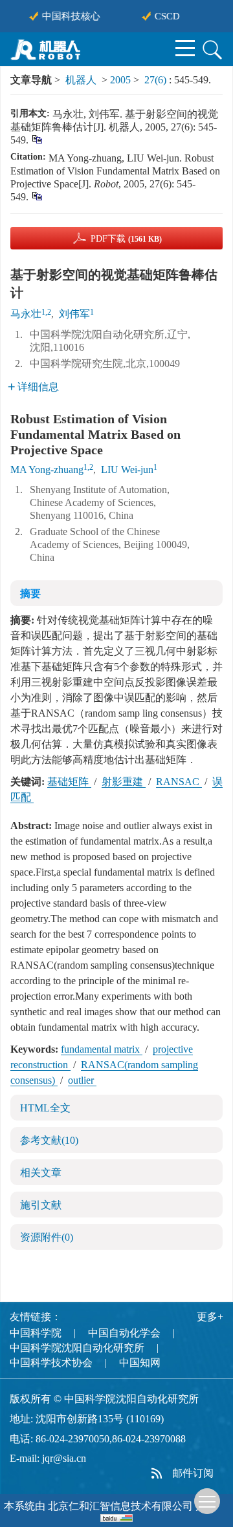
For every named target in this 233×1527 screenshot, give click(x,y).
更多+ (210, 1316)
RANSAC (179, 781)
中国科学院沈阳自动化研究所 (77, 1347)
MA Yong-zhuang (46, 469)
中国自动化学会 (124, 1332)
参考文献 (49, 1140)
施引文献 (40, 1204)
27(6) (156, 79)
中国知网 (140, 1362)
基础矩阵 (69, 781)
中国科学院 (35, 1332)
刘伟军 (74, 313)
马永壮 (25, 313)
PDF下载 (126, 239)
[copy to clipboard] (36, 195)
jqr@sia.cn (64, 1458)
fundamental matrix (101, 1049)
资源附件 (46, 1237)
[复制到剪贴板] (36, 138)
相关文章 (40, 1172)
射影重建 (124, 781)
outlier (82, 1080)
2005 (120, 79)
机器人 (80, 79)
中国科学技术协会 (51, 1362)
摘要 (30, 593)
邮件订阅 (193, 1473)
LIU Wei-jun (127, 469)
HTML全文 (45, 1107)
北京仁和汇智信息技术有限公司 (120, 1506)
